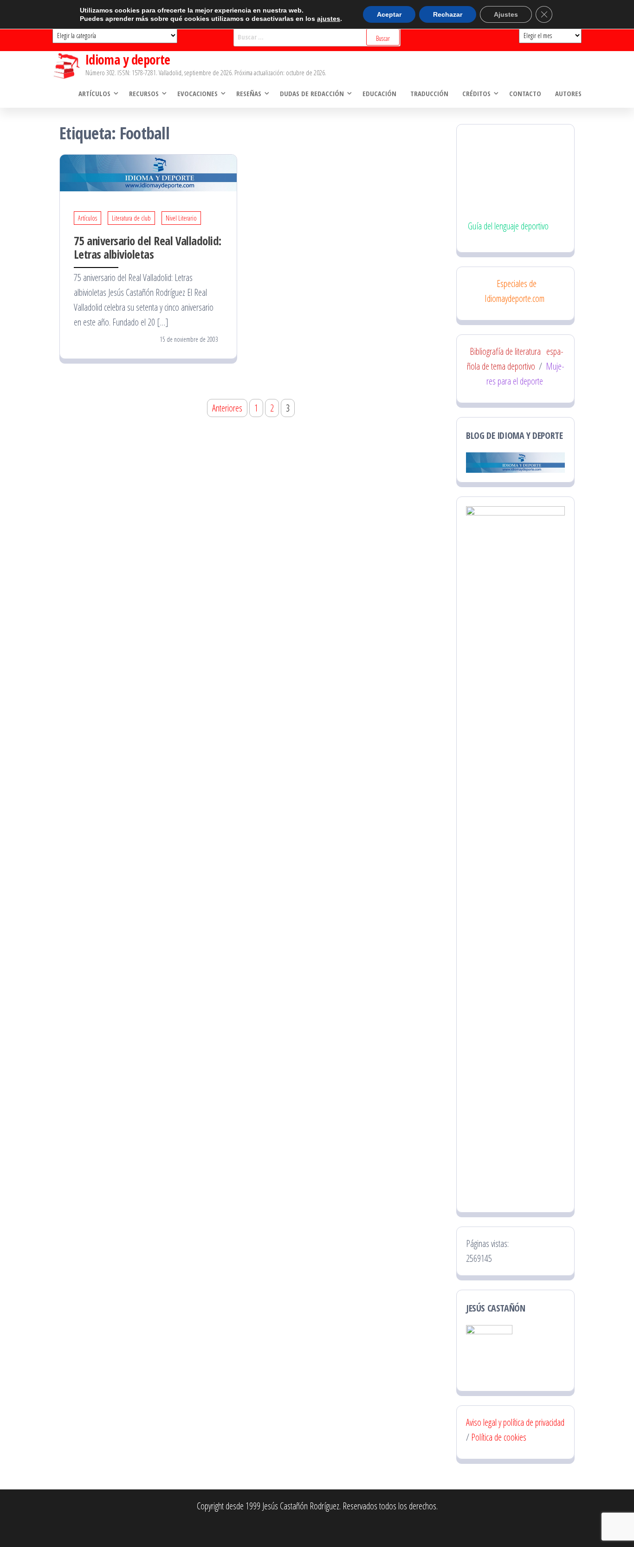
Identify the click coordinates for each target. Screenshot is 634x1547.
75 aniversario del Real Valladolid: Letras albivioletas (147, 247)
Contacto (525, 93)
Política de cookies (498, 1437)
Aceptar (389, 14)
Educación (379, 93)
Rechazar (447, 14)
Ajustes (506, 14)
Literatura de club (131, 218)
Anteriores (227, 408)
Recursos (144, 93)
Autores (568, 93)
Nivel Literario (181, 218)
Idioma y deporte (127, 59)
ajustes (328, 18)
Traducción (429, 93)
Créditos (476, 93)
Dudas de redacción (312, 93)
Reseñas (248, 93)
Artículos (94, 93)
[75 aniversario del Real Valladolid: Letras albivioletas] (148, 172)
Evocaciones (197, 93)
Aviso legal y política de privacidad (515, 1422)
